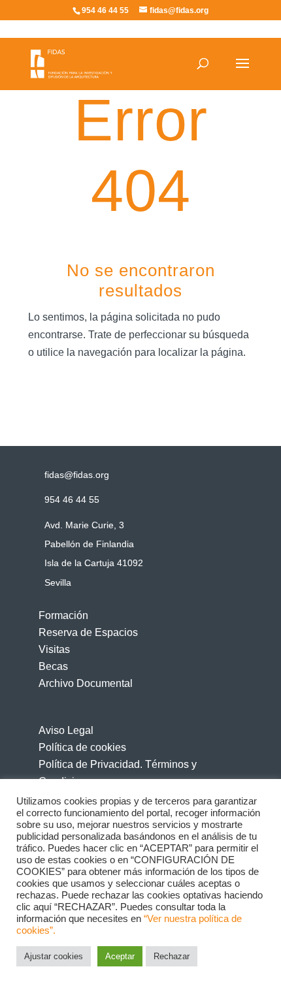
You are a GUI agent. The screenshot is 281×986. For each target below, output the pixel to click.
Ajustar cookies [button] (53, 956)
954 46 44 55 (71, 499)
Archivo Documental (86, 683)
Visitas (54, 649)
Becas (53, 666)
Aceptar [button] (120, 956)
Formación (63, 615)
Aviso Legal (66, 730)
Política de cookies (82, 747)
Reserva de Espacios (88, 632)
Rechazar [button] (172, 956)
